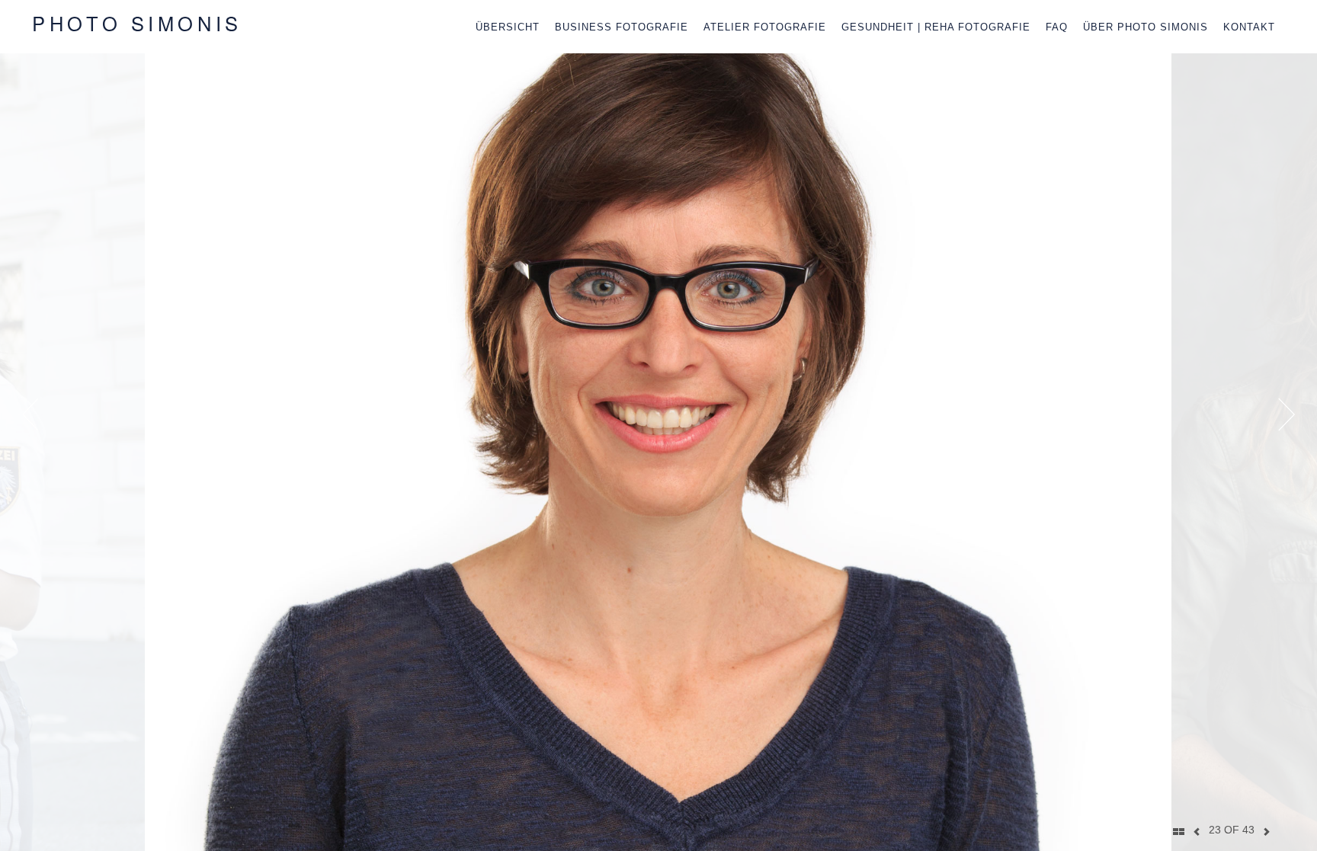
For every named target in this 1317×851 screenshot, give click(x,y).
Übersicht (508, 27)
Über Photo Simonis (1145, 27)
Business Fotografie (621, 27)
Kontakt (1249, 27)
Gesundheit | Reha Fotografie (935, 27)
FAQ (1057, 27)
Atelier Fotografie (764, 27)
